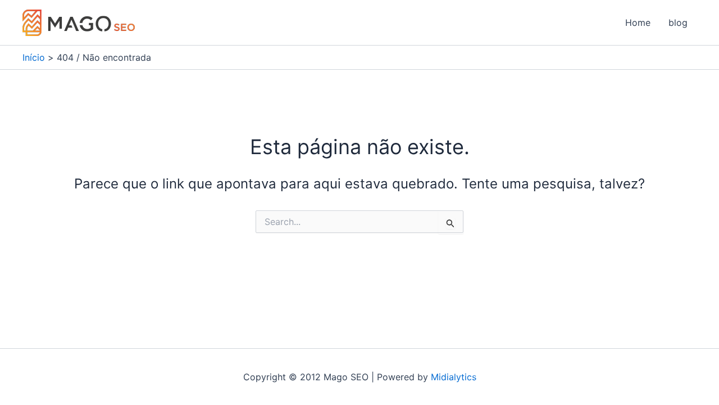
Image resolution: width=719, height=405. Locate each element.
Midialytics (453, 376)
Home (637, 22)
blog (678, 22)
